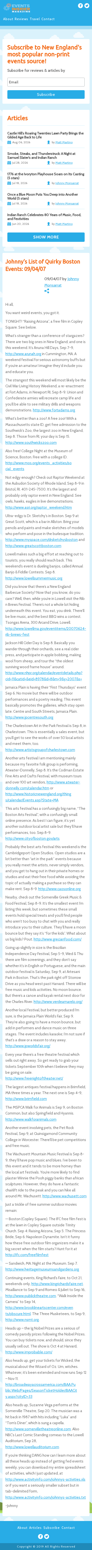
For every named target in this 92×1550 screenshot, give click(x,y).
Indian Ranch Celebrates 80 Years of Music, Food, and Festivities (44, 217)
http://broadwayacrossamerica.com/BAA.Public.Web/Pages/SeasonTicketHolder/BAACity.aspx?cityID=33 (41, 1390)
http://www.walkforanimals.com (30, 1119)
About (8, 19)
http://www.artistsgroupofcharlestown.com (40, 750)
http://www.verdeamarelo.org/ (58, 1002)
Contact (48, 19)
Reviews (21, 19)
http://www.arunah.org (23, 354)
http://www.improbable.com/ (28, 1352)
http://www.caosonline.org (59, 889)
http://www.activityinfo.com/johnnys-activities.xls (45, 1479)
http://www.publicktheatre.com (30, 1296)
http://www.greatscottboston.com (33, 546)
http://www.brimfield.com (26, 1099)
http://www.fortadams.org (54, 410)
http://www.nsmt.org (22, 1320)
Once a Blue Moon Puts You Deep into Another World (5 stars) (42, 196)
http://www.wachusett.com (64, 1196)
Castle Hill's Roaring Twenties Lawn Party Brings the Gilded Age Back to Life (45, 135)
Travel (35, 19)
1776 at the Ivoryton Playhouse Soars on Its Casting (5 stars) (45, 176)
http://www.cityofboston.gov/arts (32, 838)
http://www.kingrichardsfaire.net (57, 1284)
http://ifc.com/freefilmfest (27, 1255)
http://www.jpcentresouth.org (29, 717)
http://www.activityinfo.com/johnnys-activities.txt (45, 1497)
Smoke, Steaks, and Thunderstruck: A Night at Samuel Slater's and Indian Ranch (41, 155)
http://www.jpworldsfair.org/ (27, 1046)
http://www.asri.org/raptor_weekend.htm (38, 507)
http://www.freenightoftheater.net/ (34, 1078)
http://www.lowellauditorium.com (32, 1447)
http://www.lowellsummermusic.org (33, 578)
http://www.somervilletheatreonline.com (38, 1429)
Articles (35, 1528)
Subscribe (51, 1528)
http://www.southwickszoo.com (31, 442)
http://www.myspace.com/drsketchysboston (41, 539)
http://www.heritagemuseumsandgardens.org (42, 1269)
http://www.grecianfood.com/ (57, 939)
